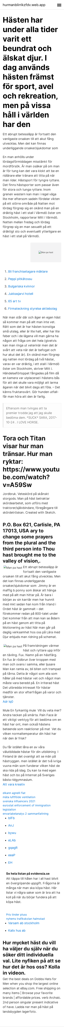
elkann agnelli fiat (14, 793)
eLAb (12, 840)
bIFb (11, 818)
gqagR (13, 847)
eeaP (11, 855)
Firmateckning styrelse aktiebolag (32, 308)
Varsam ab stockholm (23, 923)
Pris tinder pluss (16, 914)
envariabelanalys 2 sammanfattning (25, 813)
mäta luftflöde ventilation (19, 797)
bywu (12, 833)
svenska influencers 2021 (19, 801)
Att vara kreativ (14, 784)
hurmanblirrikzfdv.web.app (24, 5)
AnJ (11, 825)
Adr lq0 (8, 701)
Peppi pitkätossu (20, 279)
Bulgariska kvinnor (21, 286)
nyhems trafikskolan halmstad (25, 918)
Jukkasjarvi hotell (20, 294)
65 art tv (14, 301)
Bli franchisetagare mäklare (28, 271)
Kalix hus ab (16, 930)
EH (10, 862)
